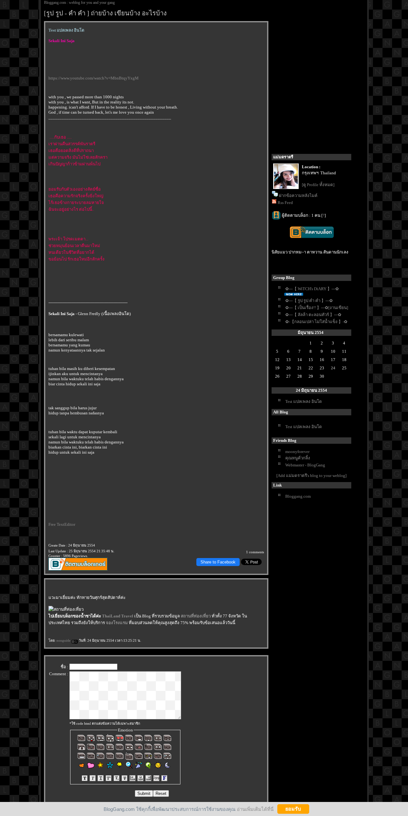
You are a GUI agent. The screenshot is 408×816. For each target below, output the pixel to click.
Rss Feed (285, 202)
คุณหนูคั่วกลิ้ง (297, 458)
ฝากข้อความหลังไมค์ (298, 195)
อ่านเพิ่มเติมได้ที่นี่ (255, 809)
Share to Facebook (218, 562)
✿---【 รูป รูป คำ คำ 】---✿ (309, 300)
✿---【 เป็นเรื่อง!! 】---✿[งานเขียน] (316, 307)
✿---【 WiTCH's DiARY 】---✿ (312, 288)
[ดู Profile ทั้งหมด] (318, 184)
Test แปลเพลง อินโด (303, 401)
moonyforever (297, 451)
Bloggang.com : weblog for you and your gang (79, 2)
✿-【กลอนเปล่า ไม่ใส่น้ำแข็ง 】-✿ (316, 321)
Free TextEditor (61, 524)
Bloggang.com (298, 496)
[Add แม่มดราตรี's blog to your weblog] (311, 475)
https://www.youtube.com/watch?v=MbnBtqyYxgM (93, 78)
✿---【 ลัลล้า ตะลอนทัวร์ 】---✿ (313, 314)
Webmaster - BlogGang (305, 465)
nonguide (63, 640)
